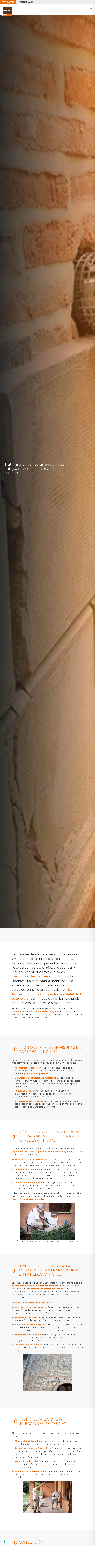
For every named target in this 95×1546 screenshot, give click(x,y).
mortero (32, 1159)
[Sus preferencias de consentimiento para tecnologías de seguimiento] (4, 1541)
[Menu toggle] (91, 9)
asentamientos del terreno (33, 976)
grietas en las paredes (36, 1074)
